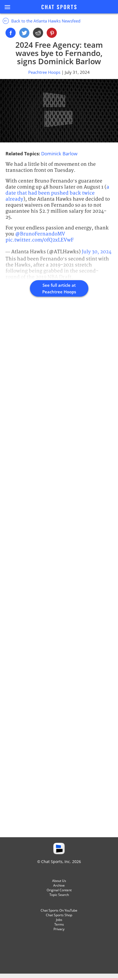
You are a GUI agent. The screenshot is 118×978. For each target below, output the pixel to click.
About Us (59, 880)
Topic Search (59, 894)
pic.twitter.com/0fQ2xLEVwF (39, 240)
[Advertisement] (59, 573)
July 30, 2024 (96, 252)
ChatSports (59, 7)
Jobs (59, 919)
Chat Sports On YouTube (59, 910)
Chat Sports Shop (59, 915)
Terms (59, 924)
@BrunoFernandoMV (40, 234)
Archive (59, 885)
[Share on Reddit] (38, 33)
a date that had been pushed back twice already (57, 193)
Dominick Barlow (59, 153)
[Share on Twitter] (24, 33)
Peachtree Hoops (44, 72)
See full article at (59, 288)
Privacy (59, 929)
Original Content (59, 890)
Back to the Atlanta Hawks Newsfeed (45, 21)
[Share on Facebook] (10, 33)
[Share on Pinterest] (52, 33)
